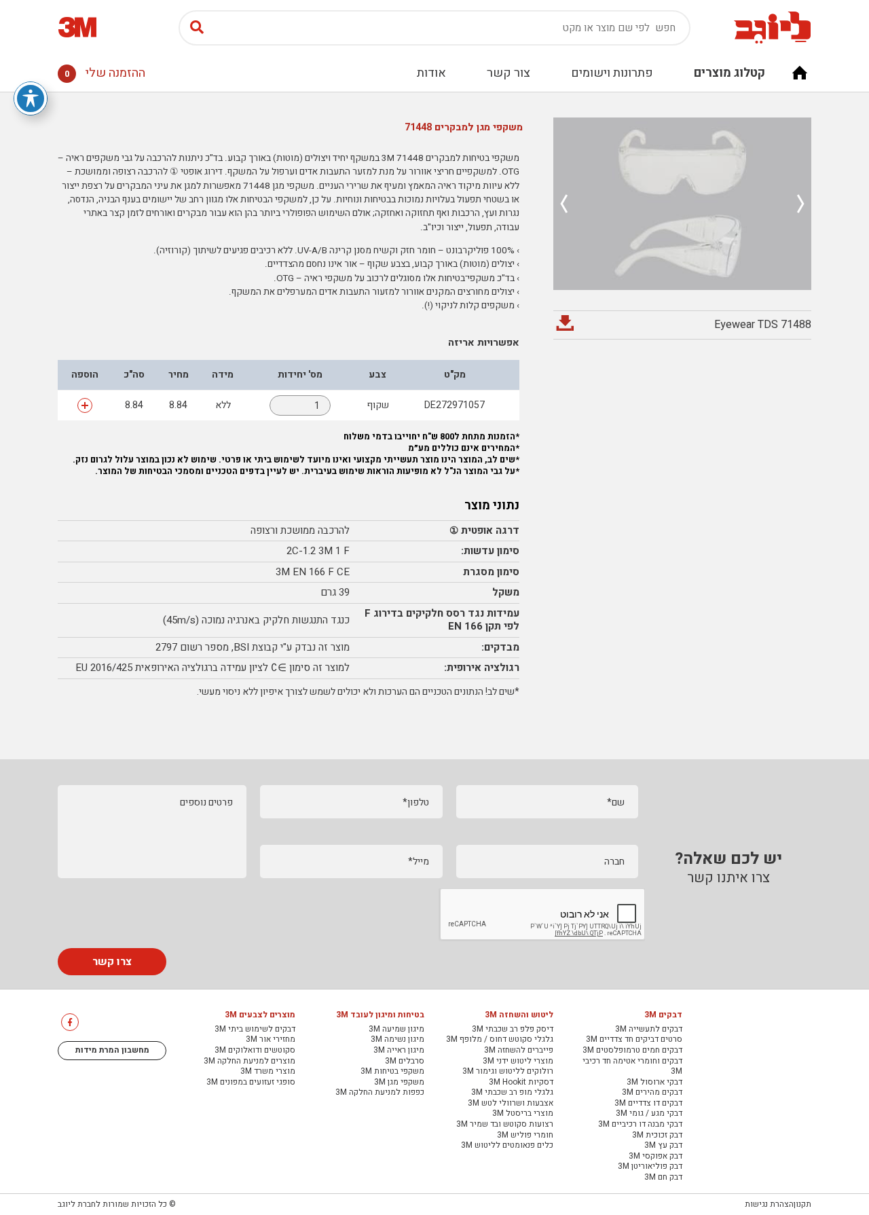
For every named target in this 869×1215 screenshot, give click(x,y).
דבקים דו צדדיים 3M (648, 1103)
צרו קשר (112, 962)
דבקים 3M (663, 1015)
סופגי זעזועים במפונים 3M (250, 1082)
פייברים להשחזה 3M (518, 1050)
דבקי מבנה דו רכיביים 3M (640, 1124)
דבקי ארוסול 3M (654, 1082)
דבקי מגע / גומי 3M (649, 1113)
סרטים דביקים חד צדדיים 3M (634, 1039)
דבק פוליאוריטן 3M (650, 1166)
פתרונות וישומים (612, 73)
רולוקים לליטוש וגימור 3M (507, 1071)
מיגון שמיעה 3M (396, 1029)
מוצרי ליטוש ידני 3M (518, 1061)
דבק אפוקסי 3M (655, 1156)
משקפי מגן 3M (399, 1082)
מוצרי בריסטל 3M (522, 1113)
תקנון (802, 1204)
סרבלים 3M (404, 1061)
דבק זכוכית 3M (657, 1135)
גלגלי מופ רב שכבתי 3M (512, 1092)
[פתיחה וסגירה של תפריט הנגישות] (30, 98)
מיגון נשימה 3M (397, 1039)
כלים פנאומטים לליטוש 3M (507, 1145)
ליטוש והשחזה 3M (519, 1015)
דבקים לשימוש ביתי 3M (255, 1029)
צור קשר (508, 73)
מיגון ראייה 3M (398, 1050)
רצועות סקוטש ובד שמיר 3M (504, 1124)
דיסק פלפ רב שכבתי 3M (512, 1029)
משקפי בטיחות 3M (392, 1071)
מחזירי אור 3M (270, 1039)
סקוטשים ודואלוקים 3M (255, 1050)
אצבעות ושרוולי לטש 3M (510, 1103)
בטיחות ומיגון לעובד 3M (380, 1015)
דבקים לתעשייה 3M (648, 1029)
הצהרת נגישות (769, 1204)
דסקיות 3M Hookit (521, 1082)
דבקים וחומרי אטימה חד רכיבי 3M (632, 1066)
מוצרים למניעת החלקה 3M (249, 1061)
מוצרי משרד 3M (267, 1071)
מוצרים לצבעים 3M (260, 1015)
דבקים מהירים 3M (652, 1092)
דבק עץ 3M (663, 1145)
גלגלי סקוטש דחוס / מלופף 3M (499, 1039)
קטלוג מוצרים (729, 73)
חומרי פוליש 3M (525, 1135)
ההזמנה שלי (104, 73)
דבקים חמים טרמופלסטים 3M (632, 1050)
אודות (431, 73)
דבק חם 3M (663, 1177)
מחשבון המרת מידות (112, 1050)
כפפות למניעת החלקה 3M (379, 1092)
